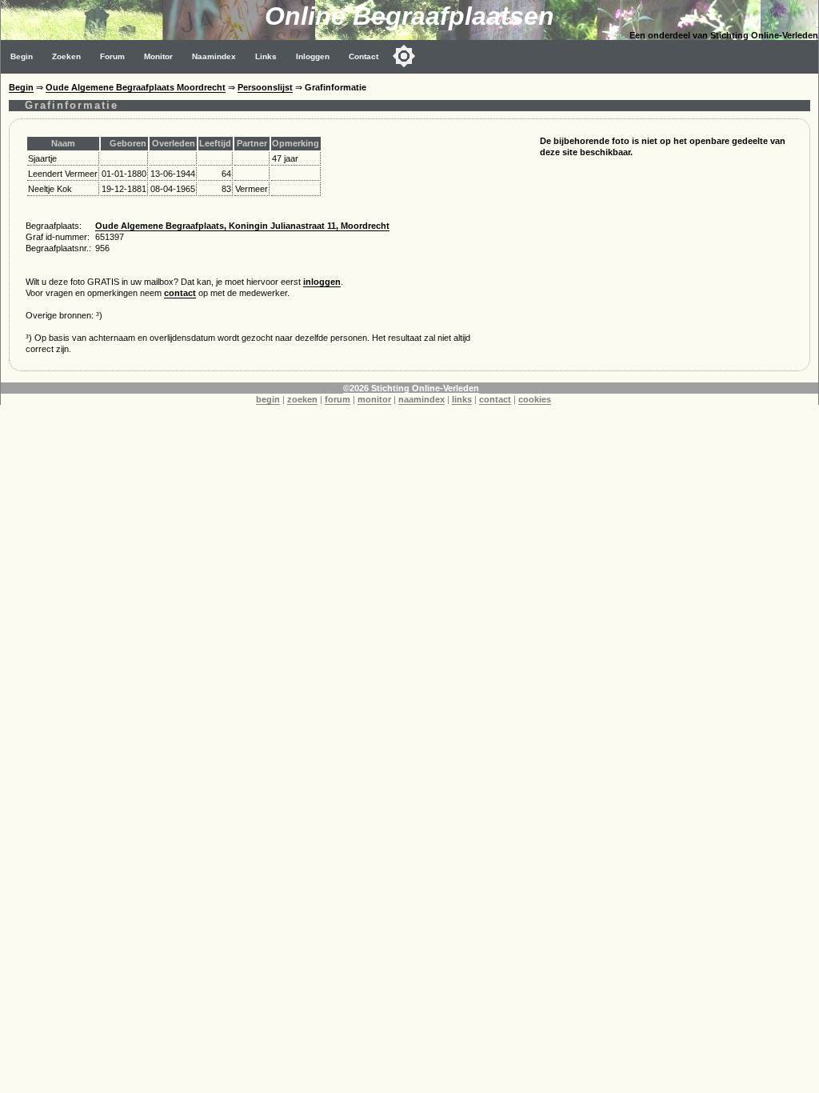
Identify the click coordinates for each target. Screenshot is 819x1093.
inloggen (322, 281)
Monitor (158, 56)
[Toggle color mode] (404, 56)
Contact (363, 56)
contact (180, 293)
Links (266, 56)
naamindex (421, 399)
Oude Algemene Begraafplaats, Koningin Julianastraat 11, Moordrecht (242, 225)
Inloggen (313, 56)
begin (268, 399)
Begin (21, 56)
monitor (374, 399)
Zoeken (66, 56)
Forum (112, 56)
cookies (534, 399)
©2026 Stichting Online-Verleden (411, 388)
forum (337, 399)
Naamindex (214, 56)
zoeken (302, 399)
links (462, 399)
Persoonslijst (265, 87)
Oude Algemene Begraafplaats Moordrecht (136, 87)
